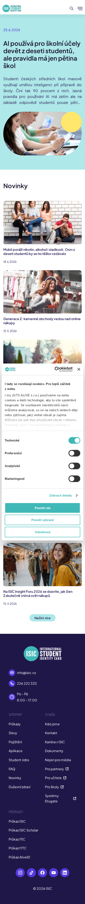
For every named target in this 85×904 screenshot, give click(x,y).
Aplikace (15, 751)
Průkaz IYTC (18, 848)
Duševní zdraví (19, 787)
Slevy (13, 733)
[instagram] (20, 872)
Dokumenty (54, 751)
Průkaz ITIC (17, 839)
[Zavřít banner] (78, 369)
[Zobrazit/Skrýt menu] (80, 8)
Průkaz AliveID (19, 857)
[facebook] (42, 872)
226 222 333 (27, 683)
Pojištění (15, 742)
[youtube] (53, 872)
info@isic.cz (26, 672)
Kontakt (51, 733)
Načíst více (42, 618)
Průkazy (15, 724)
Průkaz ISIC (17, 821)
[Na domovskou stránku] (11, 8)
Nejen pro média (58, 760)
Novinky (15, 778)
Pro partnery (54, 769)
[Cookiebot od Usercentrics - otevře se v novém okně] (55, 369)
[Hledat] (71, 8)
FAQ (12, 769)
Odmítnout (42, 532)
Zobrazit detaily (60, 495)
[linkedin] (64, 872)
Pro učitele (53, 778)
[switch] (74, 453)
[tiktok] (31, 872)
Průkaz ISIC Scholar (23, 830)
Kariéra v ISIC (55, 742)
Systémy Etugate (52, 798)
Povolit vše (43, 508)
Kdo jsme (52, 724)
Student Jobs (19, 760)
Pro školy (52, 787)
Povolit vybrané (42, 520)
